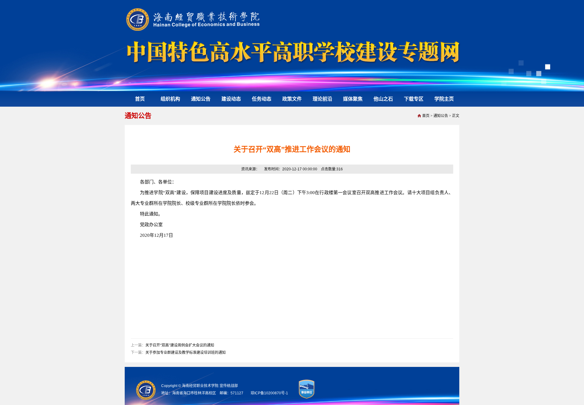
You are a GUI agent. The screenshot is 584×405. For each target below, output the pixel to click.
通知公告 (200, 98)
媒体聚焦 (353, 98)
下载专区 (413, 98)
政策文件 (292, 98)
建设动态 (231, 98)
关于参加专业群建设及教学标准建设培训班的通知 (185, 352)
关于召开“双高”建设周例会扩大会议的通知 (179, 345)
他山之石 (383, 98)
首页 (140, 98)
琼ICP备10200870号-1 (269, 393)
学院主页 (444, 98)
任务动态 (261, 98)
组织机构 (170, 98)
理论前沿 (322, 98)
